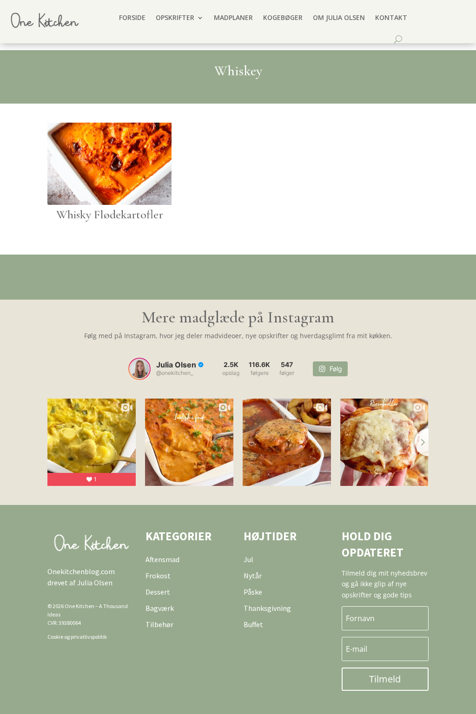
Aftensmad (162, 559)
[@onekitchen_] (139, 369)
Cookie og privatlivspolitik (77, 636)
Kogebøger (283, 17)
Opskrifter (175, 17)
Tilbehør (159, 624)
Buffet (253, 624)
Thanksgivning (267, 608)
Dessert (157, 591)
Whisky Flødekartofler (109, 214)
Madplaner (233, 17)
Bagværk (159, 608)
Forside (132, 17)
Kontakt (391, 17)
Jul (248, 559)
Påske (253, 591)
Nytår (253, 575)
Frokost (158, 575)
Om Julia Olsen (339, 17)
